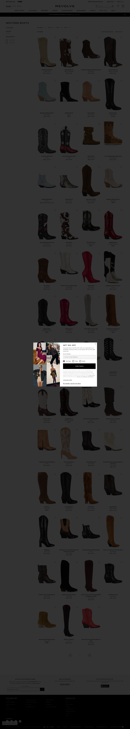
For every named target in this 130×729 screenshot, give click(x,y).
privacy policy (92, 375)
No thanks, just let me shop (72, 383)
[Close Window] (95, 344)
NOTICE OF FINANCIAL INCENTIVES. (85, 376)
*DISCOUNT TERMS (67, 380)
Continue (79, 366)
